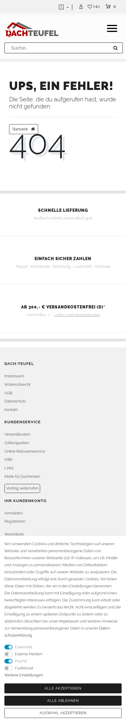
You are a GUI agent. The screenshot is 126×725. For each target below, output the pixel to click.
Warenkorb (14, 534)
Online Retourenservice (24, 451)
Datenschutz (15, 401)
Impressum (14, 376)
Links (8, 468)
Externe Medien (28, 654)
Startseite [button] (20, 129)
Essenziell (23, 647)
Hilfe (8, 459)
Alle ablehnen (63, 701)
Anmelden (13, 513)
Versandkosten (17, 434)
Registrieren (14, 521)
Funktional (24, 668)
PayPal (21, 661)
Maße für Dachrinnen (22, 476)
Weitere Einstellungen (23, 675)
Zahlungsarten (16, 443)
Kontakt (11, 409)
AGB (8, 393)
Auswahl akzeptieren (63, 713)
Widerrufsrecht (17, 384)
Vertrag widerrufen (22, 488)
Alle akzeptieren (63, 688)
